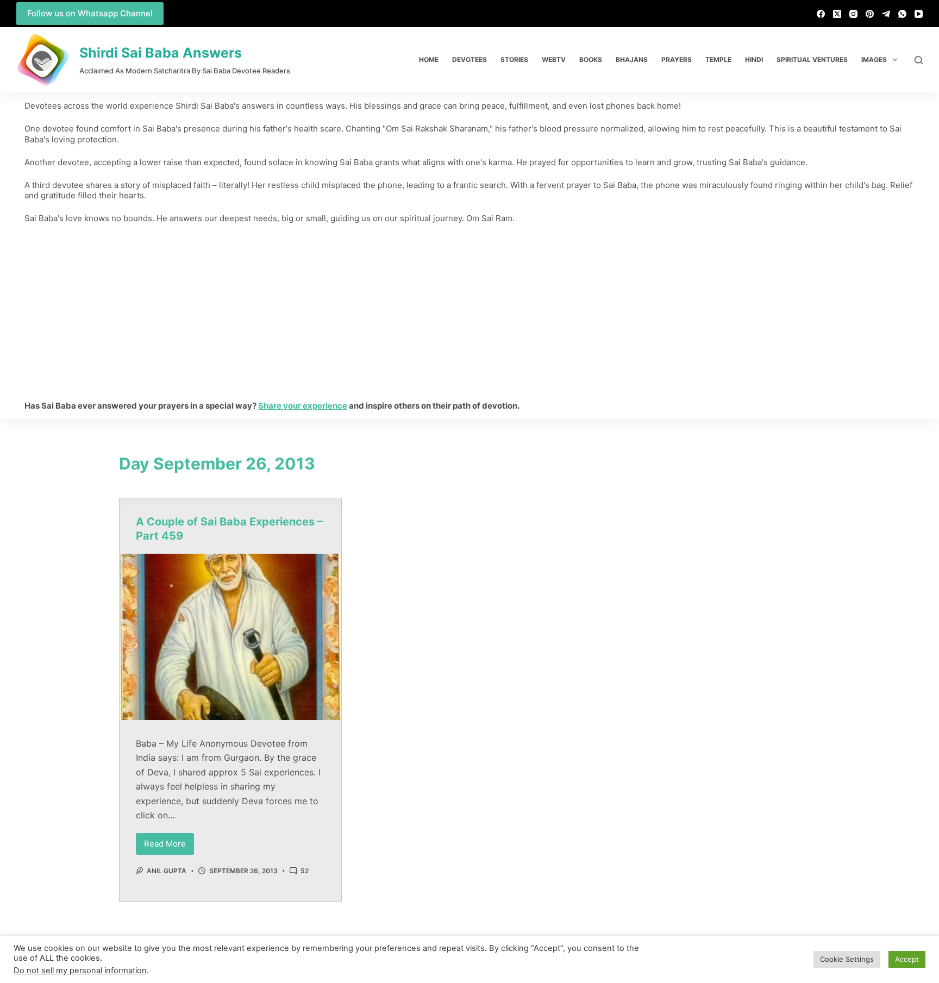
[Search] (919, 60)
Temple (718, 59)
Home (429, 59)
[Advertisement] (469, 312)
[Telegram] (886, 14)
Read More (169, 841)
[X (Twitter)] (837, 14)
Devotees (469, 59)
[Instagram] (853, 14)
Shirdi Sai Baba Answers (160, 53)
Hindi (754, 59)
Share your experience (302, 405)
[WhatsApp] (902, 14)
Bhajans (632, 59)
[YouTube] (919, 14)
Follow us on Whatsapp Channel (90, 13)
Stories (514, 59)
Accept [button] (907, 959)
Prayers (676, 59)
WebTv (554, 59)
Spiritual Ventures (812, 59)
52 (305, 871)
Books (590, 59)
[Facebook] (821, 14)
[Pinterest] (870, 14)
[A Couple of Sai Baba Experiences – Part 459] (230, 637)
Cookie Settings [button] (847, 959)
